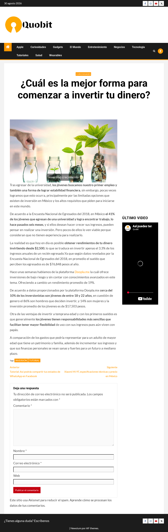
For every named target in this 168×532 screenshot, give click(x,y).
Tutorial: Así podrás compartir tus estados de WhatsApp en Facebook (35, 372)
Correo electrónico (27, 463)
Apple (20, 47)
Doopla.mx (82, 272)
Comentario (22, 405)
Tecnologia (138, 47)
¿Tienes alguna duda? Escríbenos (26, 521)
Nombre (20, 451)
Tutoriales (22, 55)
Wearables (55, 55)
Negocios (119, 47)
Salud (38, 55)
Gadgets (58, 47)
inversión (21, 360)
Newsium (76, 528)
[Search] (154, 51)
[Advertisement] (140, 161)
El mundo (75, 47)
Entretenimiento (97, 47)
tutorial (34, 360)
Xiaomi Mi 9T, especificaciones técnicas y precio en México (90, 372)
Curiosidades (38, 47)
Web (16, 475)
